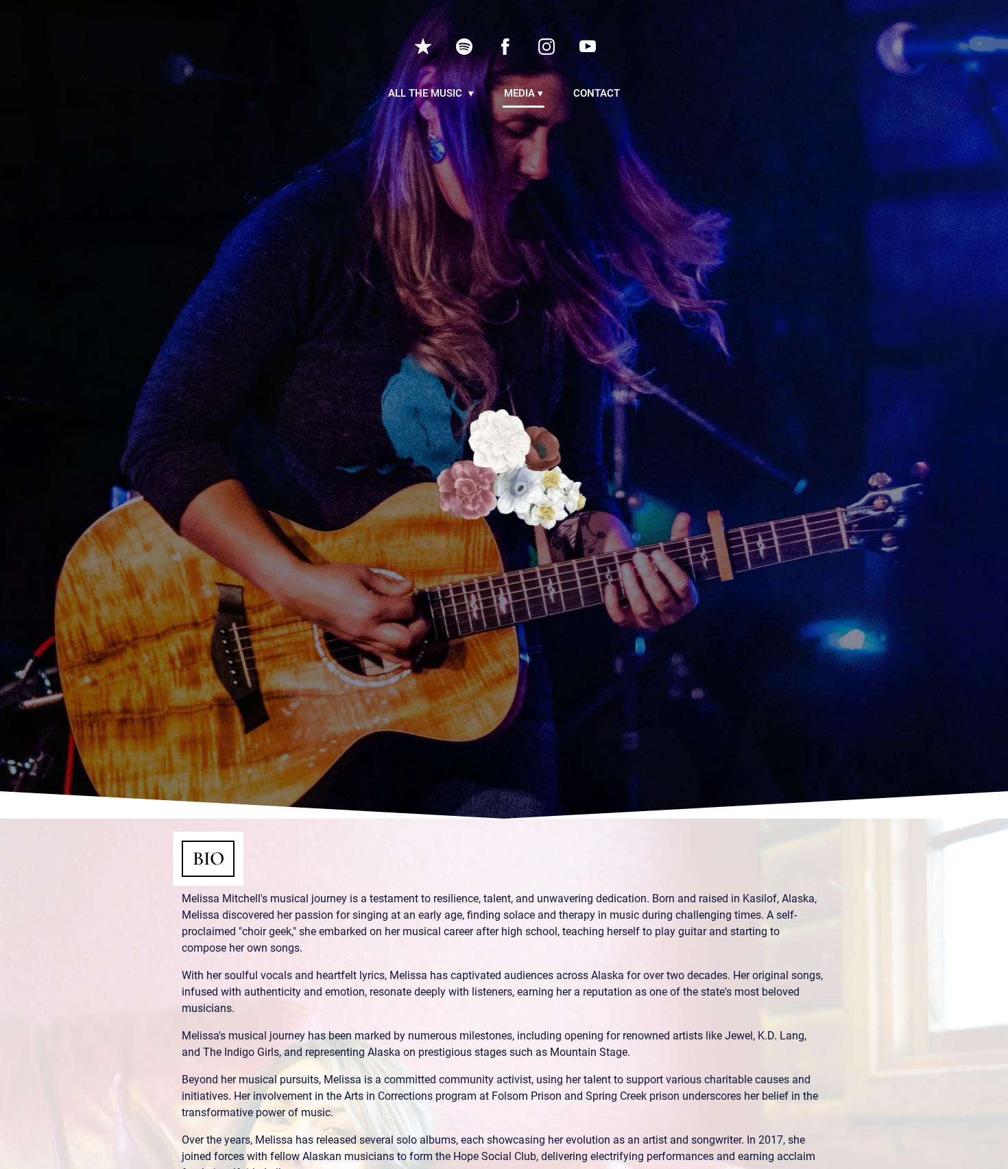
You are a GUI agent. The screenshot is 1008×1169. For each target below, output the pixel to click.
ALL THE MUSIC (426, 93)
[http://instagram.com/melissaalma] (546, 46)
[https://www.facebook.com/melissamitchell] (505, 46)
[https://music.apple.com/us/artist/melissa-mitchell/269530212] (423, 46)
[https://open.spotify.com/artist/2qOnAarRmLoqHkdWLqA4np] (464, 46)
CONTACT (596, 93)
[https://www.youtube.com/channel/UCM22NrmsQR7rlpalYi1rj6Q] (587, 46)
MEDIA (519, 93)
